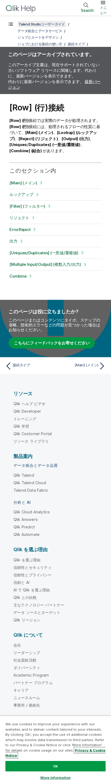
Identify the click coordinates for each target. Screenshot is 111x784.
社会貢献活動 (24, 660)
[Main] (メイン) (23, 182)
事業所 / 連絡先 (26, 705)
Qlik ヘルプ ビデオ (29, 403)
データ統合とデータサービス (40, 31)
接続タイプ (76, 44)
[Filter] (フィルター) (27, 206)
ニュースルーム (26, 697)
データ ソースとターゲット (36, 612)
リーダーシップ (26, 652)
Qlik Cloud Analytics (31, 512)
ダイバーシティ (26, 667)
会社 (17, 645)
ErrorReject (19, 229)
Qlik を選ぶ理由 (27, 560)
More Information (55, 777)
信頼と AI (21, 582)
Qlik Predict (24, 527)
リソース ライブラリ (31, 441)
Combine (17, 276)
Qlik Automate (26, 534)
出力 (13, 241)
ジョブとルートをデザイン (38, 37)
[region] (55, 750)
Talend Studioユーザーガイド (42, 24)
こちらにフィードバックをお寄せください (51, 342)
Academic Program (31, 675)
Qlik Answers (25, 519)
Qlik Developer (27, 411)
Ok (55, 766)
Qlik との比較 (25, 597)
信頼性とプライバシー (32, 575)
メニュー (103, 10)
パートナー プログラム (33, 682)
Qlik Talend (23, 475)
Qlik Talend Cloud (29, 482)
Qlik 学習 (21, 426)
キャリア (21, 690)
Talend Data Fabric (30, 490)
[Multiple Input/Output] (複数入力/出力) (45, 264)
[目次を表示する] (11, 24)
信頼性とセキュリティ (32, 567)
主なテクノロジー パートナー (38, 605)
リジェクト (19, 217)
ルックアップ (21, 194)
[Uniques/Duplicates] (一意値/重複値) (43, 252)
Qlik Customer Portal (32, 433)
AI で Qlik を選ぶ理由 (31, 590)
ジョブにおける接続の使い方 (40, 44)
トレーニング (24, 418)
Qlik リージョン (27, 620)
